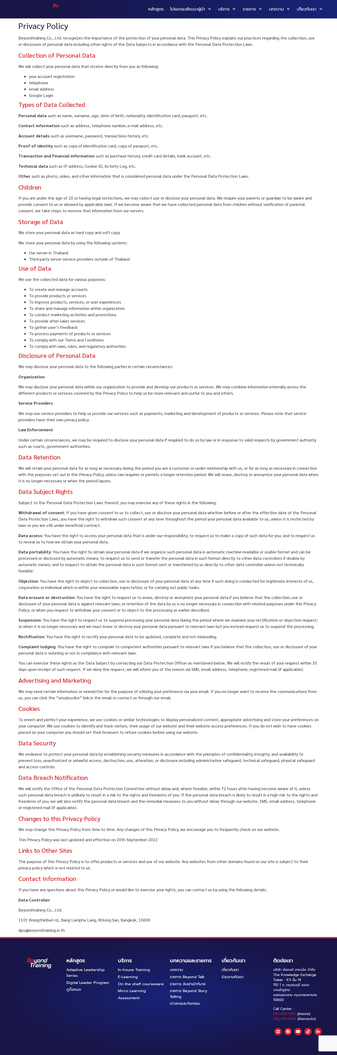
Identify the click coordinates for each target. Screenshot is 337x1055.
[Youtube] (298, 1031)
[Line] (278, 1031)
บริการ (224, 9)
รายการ (249, 9)
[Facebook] (288, 1031)
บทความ (276, 9)
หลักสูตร (156, 9)
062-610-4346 (284, 1018)
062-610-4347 (284, 1013)
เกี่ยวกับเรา (306, 9)
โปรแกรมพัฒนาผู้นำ (187, 9)
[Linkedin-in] (318, 1031)
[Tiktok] (308, 1031)
